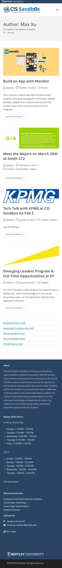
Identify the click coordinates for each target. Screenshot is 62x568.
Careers (10, 169)
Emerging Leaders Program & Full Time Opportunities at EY (28, 273)
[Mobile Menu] (57, 9)
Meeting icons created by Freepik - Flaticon (19, 545)
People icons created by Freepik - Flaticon (19, 538)
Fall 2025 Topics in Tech (13, 344)
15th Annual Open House (14, 333)
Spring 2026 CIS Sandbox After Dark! (18, 328)
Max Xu (11, 32)
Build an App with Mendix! (26, 81)
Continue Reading (16, 116)
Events (44, 87)
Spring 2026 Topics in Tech (14, 323)
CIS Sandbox (22, 169)
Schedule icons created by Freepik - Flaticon (20, 542)
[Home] (4, 32)
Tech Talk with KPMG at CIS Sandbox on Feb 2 (26, 211)
